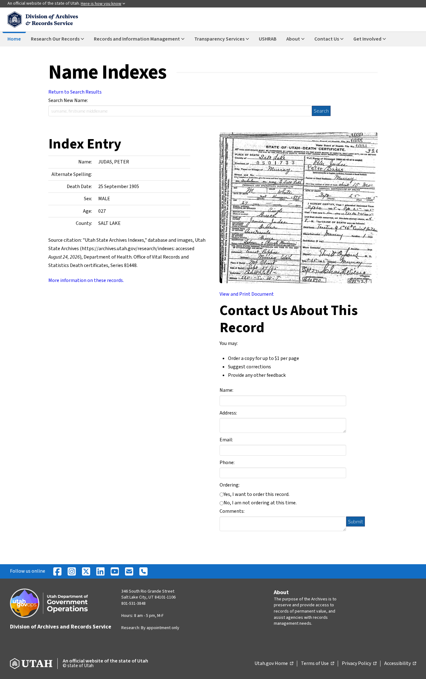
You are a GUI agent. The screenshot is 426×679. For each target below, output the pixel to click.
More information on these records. (86, 280)
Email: (226, 439)
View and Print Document (247, 294)
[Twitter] (86, 571)
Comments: (232, 511)
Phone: (227, 462)
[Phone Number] (143, 571)
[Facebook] (57, 571)
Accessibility (400, 664)
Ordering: (230, 485)
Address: (228, 413)
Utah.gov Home (273, 664)
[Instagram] (72, 571)
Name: (226, 390)
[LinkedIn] (100, 571)
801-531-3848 (133, 603)
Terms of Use (317, 664)
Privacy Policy (359, 664)
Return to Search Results (75, 92)
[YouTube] (115, 571)
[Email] (129, 571)
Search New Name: (68, 100)
